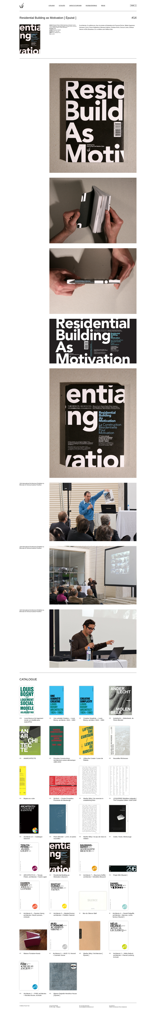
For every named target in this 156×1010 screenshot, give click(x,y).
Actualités (62, 5)
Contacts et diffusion (75, 5)
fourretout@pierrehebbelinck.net (86, 1007)
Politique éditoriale (91, 5)
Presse (103, 5)
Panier (132, 5)
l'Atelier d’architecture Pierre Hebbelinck (118, 1007)
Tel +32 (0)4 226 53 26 (84, 1005)
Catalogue (52, 5)
